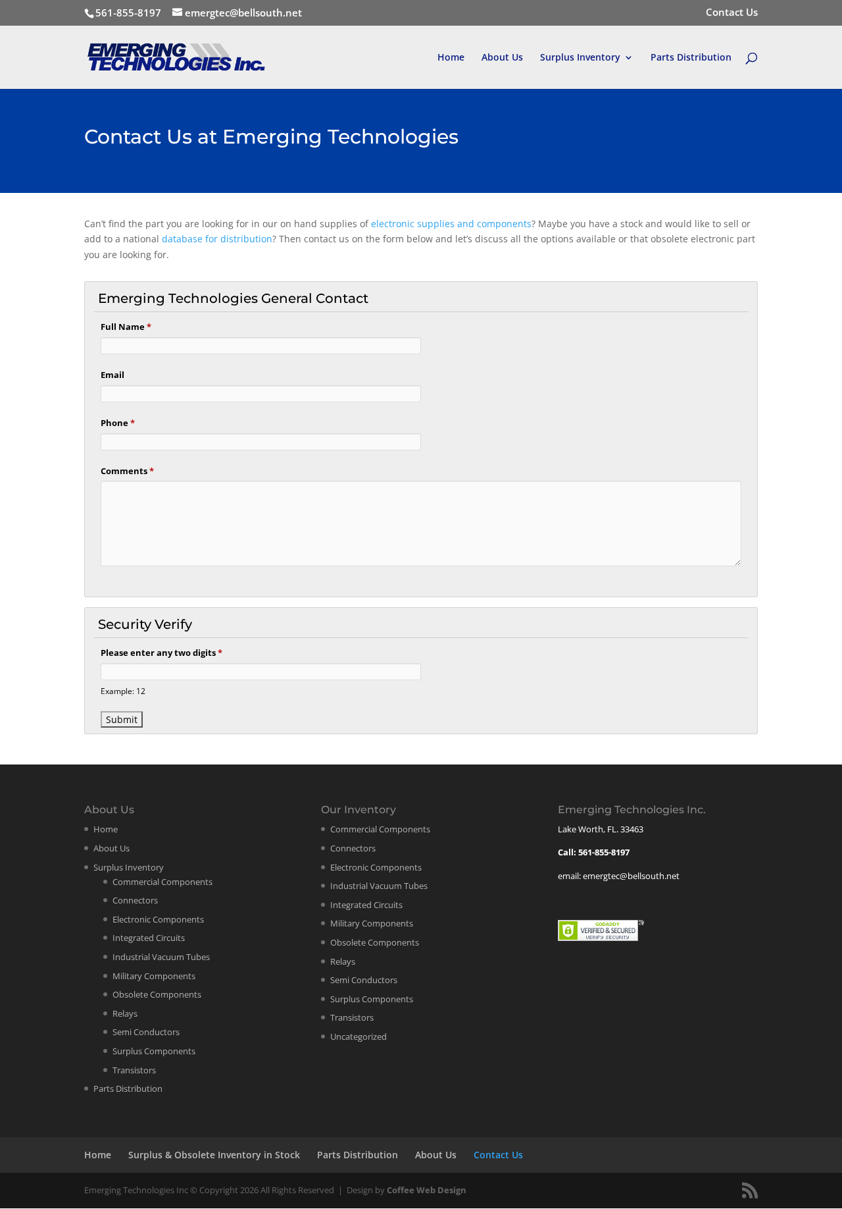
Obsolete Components (156, 994)
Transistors (134, 1070)
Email (112, 375)
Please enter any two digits (161, 652)
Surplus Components (153, 1051)
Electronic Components (158, 919)
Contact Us (732, 12)
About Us (502, 58)
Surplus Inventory (580, 58)
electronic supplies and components (451, 223)
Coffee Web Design (426, 1190)
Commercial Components (162, 882)
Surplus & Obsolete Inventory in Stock (214, 1154)
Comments (127, 471)
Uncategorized (358, 1036)
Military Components (153, 976)
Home (450, 58)
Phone (118, 423)
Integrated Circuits (148, 938)
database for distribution (217, 238)
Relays (124, 1013)
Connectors (135, 900)
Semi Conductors (146, 1032)
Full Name (126, 327)
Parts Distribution (691, 58)
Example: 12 (123, 690)
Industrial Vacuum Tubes (161, 957)
